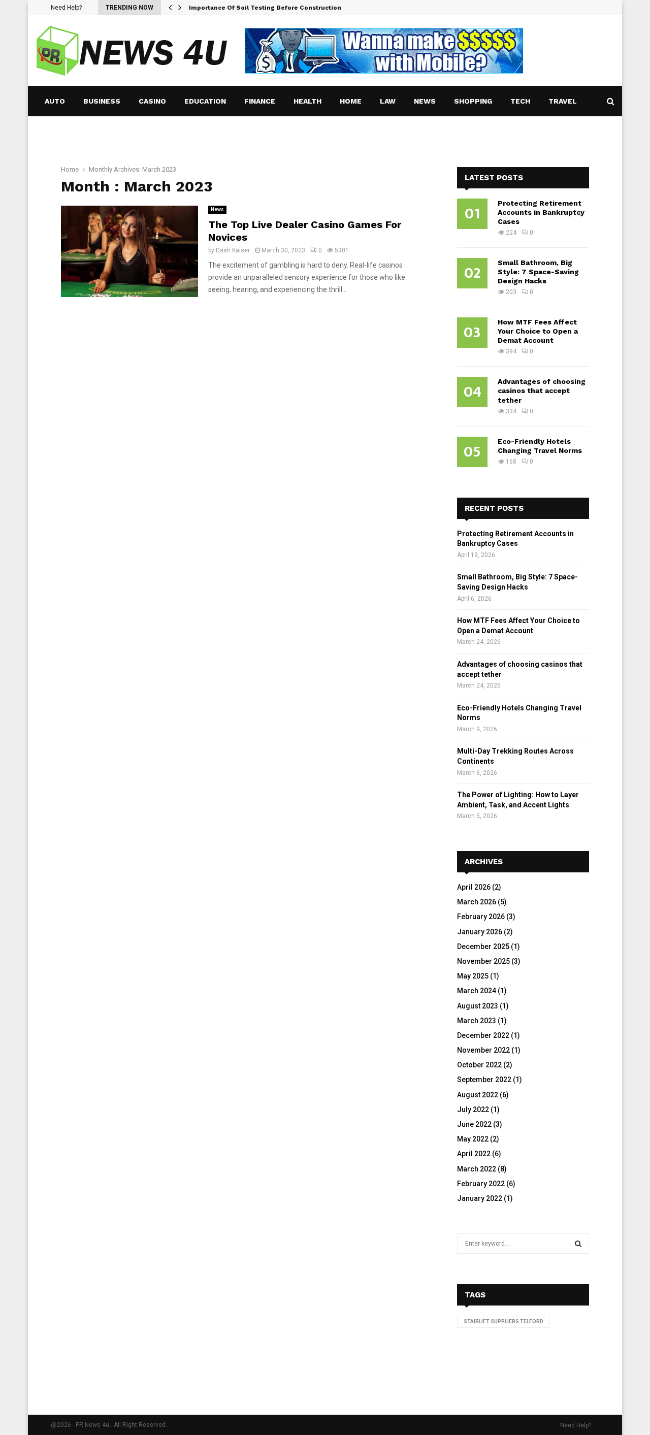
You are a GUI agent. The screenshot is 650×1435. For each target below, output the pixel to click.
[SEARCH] (578, 1243)
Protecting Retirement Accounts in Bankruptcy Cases (541, 212)
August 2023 (477, 1006)
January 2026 (479, 932)
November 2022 (483, 1050)
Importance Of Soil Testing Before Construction (265, 7)
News (425, 101)
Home (351, 101)
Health (307, 101)
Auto (55, 101)
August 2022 (477, 1095)
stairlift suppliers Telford (503, 1321)
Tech (520, 101)
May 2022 (473, 1139)
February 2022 (481, 1184)
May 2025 (473, 976)
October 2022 (479, 1065)
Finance (259, 101)
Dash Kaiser (233, 250)
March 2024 (476, 991)
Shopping (473, 101)
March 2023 (476, 1021)
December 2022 (483, 1035)
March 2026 (476, 902)
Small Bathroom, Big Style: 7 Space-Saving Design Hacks (538, 271)
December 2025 (483, 946)
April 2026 (474, 887)
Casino (152, 101)
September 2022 (484, 1079)
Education (205, 101)
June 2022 (474, 1124)
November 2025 (483, 961)
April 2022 (474, 1154)
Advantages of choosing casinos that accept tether (542, 390)
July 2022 (473, 1109)
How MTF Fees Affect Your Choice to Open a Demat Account (538, 331)
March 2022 (476, 1169)
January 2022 (479, 1198)
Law (388, 101)
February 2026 (481, 916)
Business (101, 101)
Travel (562, 101)
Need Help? (66, 7)
